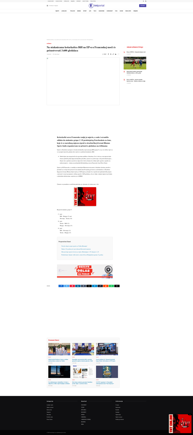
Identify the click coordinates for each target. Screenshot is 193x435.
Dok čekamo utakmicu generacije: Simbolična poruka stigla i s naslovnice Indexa (82, 382)
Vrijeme (135, 11)
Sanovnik (101, 11)
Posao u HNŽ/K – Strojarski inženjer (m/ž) (136, 52)
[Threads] (48, 143)
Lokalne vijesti (51, 1)
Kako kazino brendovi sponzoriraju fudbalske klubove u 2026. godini (134, 72)
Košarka (49, 43)
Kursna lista (66, 1)
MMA (82, 424)
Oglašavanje (118, 414)
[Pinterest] (48, 119)
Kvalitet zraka (85, 1)
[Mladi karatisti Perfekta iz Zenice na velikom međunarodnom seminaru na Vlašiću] (59, 349)
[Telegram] (48, 136)
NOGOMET (83, 405)
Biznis (79, 11)
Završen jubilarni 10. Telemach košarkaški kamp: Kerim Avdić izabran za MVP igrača (105, 360)
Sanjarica (73, 1)
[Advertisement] (96, 26)
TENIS (82, 407)
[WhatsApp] (48, 140)
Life (90, 11)
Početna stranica (50, 39)
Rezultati (128, 11)
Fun (116, 11)
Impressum (118, 407)
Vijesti (57, 11)
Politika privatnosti (120, 419)
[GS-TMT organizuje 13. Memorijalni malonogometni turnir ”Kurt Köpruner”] (107, 372)
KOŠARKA (83, 409)
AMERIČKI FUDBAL (86, 419)
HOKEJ (83, 414)
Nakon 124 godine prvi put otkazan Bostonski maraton (76, 249)
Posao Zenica (93, 1)
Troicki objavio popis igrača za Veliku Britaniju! (74, 246)
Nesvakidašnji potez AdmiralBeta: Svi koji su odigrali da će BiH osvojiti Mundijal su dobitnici (59, 382)
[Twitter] (48, 116)
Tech (95, 11)
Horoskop (79, 1)
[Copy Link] (113, 54)
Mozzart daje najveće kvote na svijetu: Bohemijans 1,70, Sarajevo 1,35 (80, 252)
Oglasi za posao (59, 1)
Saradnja (117, 412)
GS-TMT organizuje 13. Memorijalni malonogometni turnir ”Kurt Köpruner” (105, 382)
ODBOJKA (83, 417)
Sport (85, 11)
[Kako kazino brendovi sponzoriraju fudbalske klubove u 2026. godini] (135, 63)
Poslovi (72, 11)
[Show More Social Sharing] (118, 54)
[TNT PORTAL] (96, 5)
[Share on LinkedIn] (115, 54)
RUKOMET (83, 412)
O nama (117, 405)
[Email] (48, 122)
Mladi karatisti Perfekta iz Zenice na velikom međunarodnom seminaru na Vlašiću (58, 360)
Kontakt (142, 5)
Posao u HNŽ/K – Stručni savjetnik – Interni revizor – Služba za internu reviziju (136, 80)
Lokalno (64, 11)
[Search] (145, 1)
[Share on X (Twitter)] (111, 54)
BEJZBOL (83, 421)
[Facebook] (48, 112)
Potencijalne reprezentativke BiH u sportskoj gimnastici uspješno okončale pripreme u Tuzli (82, 360)
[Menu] (47, 5)
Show (121, 11)
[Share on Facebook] (108, 54)
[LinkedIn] (48, 129)
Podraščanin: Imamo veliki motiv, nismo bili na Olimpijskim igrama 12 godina (82, 255)
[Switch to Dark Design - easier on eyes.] (143, 1)
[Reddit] (48, 133)
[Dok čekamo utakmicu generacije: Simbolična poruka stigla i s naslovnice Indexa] (83, 372)
